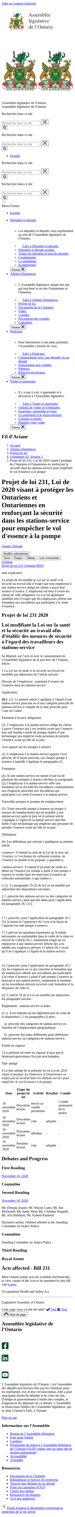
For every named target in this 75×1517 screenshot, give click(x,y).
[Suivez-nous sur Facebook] (5, 1348)
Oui (53, 1309)
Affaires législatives (23, 449)
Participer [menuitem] (16, 331)
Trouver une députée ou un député (32, 1483)
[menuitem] (39, 246)
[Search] (5, 127)
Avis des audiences (22, 1498)
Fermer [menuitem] (16, 269)
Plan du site (9, 1417)
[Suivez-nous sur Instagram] (4, 1340)
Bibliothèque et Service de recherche (34, 1480)
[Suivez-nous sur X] (4, 1352)
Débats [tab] (31, 558)
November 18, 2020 (15, 1200)
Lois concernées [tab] (49, 558)
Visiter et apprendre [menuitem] (23, 381)
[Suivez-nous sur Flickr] (4, 1369)
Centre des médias (22, 1491)
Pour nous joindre (21, 1437)
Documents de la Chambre (27, 1476)
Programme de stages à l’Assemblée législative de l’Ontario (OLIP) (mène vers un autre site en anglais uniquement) (41, 1448)
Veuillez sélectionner (15, 553)
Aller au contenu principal (19, 3)
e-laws (12, 1284)
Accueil (15, 445)
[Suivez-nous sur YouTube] (5, 1377)
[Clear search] (45, 122)
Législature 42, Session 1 (26, 456)
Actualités (16, 1460)
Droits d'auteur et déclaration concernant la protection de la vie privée (32, 1509)
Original (7, 562)
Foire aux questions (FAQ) (27, 1487)
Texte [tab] (6, 558)
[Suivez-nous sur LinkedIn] (5, 1360)
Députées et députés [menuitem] (23, 220)
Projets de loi (18, 453)
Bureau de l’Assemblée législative (32, 1433)
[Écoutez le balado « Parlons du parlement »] (4, 1366)
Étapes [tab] (18, 558)
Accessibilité (18, 1456)
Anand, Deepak (12, 546)
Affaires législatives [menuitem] (23, 274)
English (15, 156)
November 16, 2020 (15, 1176)
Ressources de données (25, 1495)
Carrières (16, 1441)
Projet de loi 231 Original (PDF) (23, 566)
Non (63, 1309)
